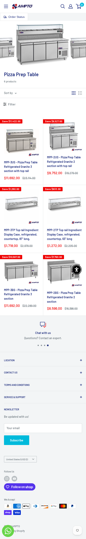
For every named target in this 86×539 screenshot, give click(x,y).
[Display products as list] (80, 93)
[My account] (71, 6)
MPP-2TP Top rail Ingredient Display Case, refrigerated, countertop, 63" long (64, 234)
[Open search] (63, 6)
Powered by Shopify (14, 530)
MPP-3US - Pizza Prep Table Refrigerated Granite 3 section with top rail (21, 167)
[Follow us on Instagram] (7, 478)
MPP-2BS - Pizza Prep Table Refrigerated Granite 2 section (64, 297)
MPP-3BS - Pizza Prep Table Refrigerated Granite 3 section (21, 294)
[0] (78, 6)
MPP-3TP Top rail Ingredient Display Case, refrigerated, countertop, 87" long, (21, 234)
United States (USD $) (17, 459)
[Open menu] (6, 6)
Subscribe (16, 440)
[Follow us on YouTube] (14, 478)
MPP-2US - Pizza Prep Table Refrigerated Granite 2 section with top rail (64, 162)
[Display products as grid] (73, 93)
